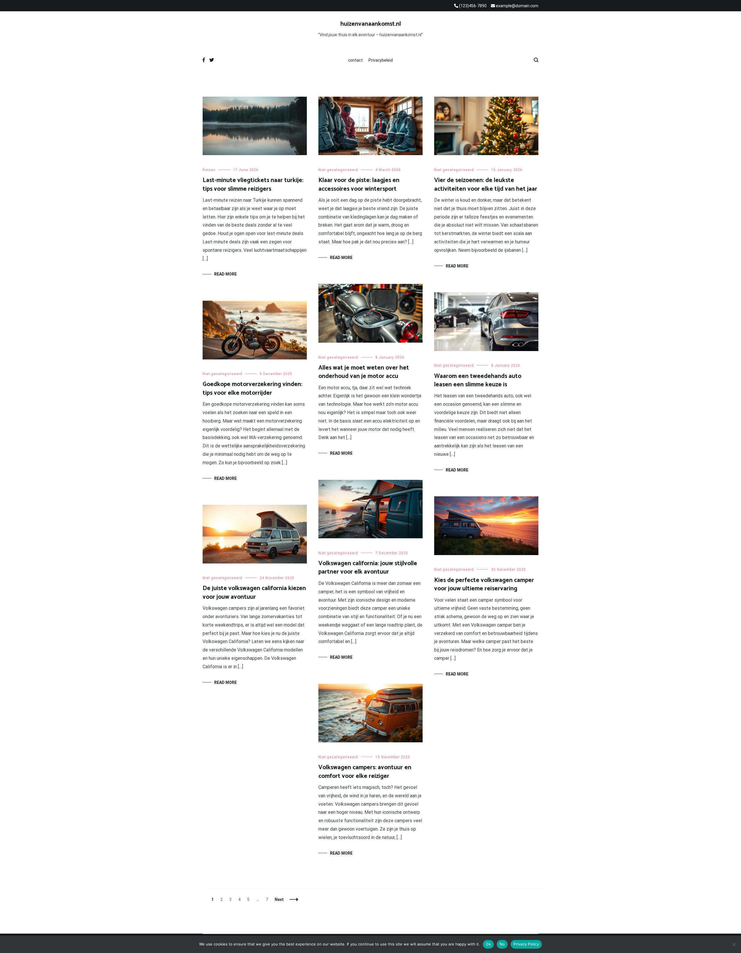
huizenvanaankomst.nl (370, 24)
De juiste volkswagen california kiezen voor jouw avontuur (254, 592)
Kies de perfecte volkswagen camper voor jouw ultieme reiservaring (484, 584)
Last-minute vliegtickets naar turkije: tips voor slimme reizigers (253, 184)
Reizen (209, 170)
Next (279, 899)
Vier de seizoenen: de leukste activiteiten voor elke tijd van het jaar (485, 184)
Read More (225, 274)
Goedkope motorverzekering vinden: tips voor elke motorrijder (252, 388)
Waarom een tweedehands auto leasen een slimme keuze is (477, 380)
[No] (734, 944)
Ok (488, 944)
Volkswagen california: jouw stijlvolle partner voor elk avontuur (367, 568)
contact (355, 60)
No (502, 944)
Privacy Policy (526, 944)
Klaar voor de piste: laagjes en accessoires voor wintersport (358, 184)
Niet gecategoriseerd (338, 170)
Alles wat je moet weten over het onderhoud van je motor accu (363, 372)
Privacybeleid (380, 60)
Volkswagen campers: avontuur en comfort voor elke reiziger (364, 772)
